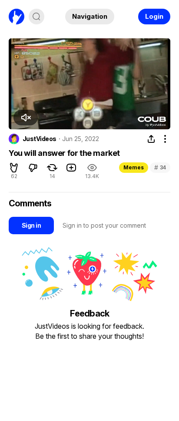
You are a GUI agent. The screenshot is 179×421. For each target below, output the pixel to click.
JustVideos (39, 139)
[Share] (151, 139)
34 (160, 167)
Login (154, 16)
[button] (14, 167)
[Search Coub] (36, 16)
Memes (133, 167)
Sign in (31, 225)
